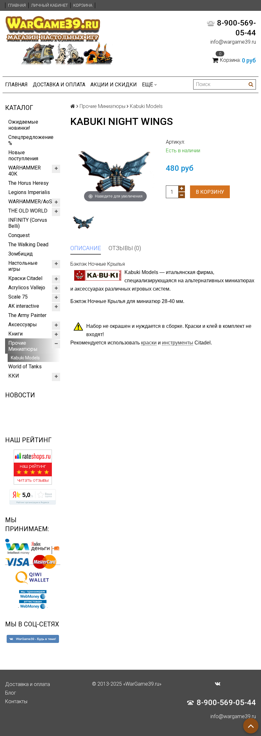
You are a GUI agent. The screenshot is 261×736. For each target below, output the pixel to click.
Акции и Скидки (113, 85)
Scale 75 (18, 297)
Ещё (147, 85)
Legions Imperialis (29, 192)
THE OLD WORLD (27, 211)
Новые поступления (23, 155)
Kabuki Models (25, 357)
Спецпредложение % (30, 140)
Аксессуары (22, 324)
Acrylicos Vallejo (26, 288)
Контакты (16, 701)
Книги (15, 334)
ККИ (13, 376)
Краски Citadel (25, 278)
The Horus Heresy (28, 183)
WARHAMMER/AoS (30, 201)
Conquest (19, 235)
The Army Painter (27, 315)
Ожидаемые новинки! (23, 125)
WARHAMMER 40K (24, 171)
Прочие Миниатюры (23, 346)
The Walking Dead (28, 245)
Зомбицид (20, 254)
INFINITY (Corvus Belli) (27, 223)
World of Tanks (25, 367)
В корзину (210, 192)
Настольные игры (23, 266)
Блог (10, 693)
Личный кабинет (49, 5)
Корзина (82, 5)
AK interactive (23, 306)
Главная (17, 5)
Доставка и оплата (59, 85)
